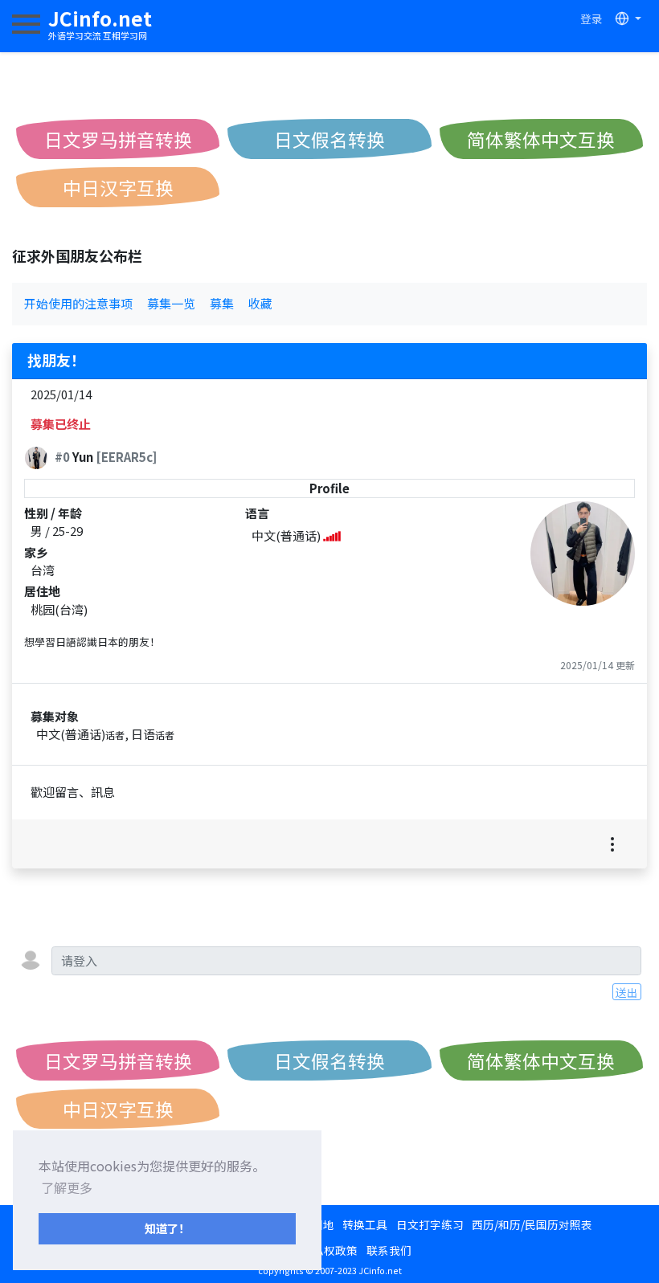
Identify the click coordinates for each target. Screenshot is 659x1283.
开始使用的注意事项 (78, 303)
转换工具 (364, 1224)
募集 (222, 303)
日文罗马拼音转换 (118, 139)
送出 (627, 992)
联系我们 (388, 1250)
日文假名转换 (329, 139)
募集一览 (171, 303)
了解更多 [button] (66, 1187)
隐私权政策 (329, 1250)
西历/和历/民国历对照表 (532, 1224)
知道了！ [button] (167, 1228)
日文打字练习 (430, 1224)
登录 (591, 18)
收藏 (260, 303)
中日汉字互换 (118, 187)
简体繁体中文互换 (541, 139)
